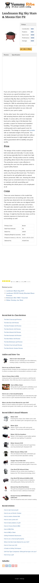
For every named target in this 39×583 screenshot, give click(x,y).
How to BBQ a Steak (17, 385)
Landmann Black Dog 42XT (15, 291)
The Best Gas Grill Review (11, 322)
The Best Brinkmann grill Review (13, 342)
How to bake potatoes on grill (12, 523)
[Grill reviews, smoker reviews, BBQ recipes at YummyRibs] (20, 8)
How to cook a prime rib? (11, 519)
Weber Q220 (14, 425)
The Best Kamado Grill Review (12, 335)
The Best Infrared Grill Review (12, 332)
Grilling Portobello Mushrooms (12, 535)
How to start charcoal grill (17, 358)
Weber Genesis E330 (17, 443)
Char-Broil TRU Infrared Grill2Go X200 (22, 478)
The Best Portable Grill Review (12, 326)
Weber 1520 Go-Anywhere (18, 434)
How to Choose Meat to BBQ (10, 376)
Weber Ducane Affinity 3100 (19, 452)
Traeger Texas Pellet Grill (18, 460)
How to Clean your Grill (10, 545)
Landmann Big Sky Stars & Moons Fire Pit (19, 15)
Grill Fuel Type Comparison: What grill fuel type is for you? (20, 551)
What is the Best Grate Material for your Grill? (15, 402)
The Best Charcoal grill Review (13, 319)
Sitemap (22, 578)
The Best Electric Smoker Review (13, 348)
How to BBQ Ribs (9, 529)
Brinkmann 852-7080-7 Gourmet (17, 298)
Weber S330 (14, 417)
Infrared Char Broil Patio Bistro (20, 487)
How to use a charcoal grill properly (12, 394)
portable (32, 130)
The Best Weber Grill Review (12, 338)
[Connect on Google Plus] (16, 565)
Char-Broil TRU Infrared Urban (20, 469)
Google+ (17, 578)
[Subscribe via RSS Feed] (3, 565)
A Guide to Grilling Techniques (12, 548)
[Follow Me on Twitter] (9, 565)
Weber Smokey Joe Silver (14, 300)
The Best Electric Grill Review (12, 329)
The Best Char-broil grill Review (13, 345)
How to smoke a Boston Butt (12, 516)
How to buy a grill (9, 555)
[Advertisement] (21, 75)
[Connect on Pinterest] (12, 565)
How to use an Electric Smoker (11, 367)
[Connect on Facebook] (6, 565)
